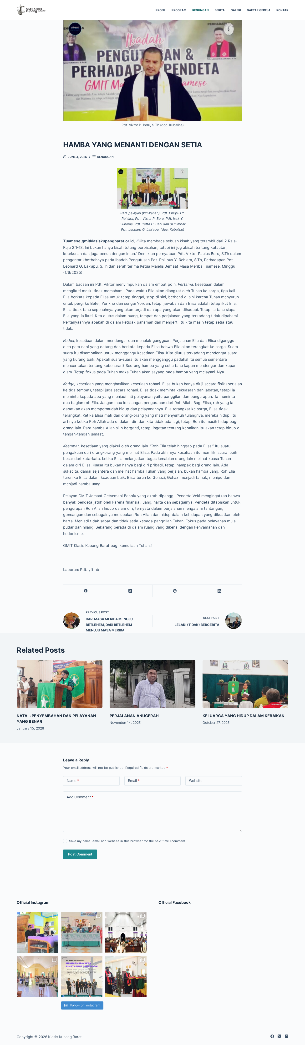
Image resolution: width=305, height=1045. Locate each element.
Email (134, 780)
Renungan (200, 10)
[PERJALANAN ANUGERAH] (152, 684)
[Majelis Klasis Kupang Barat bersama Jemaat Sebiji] (126, 976)
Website (196, 780)
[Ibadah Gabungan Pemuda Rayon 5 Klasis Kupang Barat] (126, 932)
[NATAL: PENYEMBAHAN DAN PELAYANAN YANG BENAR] (59, 684)
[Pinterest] (175, 591)
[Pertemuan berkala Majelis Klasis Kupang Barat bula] (81, 932)
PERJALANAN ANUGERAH (134, 715)
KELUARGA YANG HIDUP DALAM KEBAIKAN (244, 715)
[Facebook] (85, 591)
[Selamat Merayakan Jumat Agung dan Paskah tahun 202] (81, 976)
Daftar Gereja (258, 10)
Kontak (282, 10)
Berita (220, 10)
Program (179, 10)
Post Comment (80, 854)
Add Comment (80, 797)
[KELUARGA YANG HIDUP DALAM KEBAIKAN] (245, 684)
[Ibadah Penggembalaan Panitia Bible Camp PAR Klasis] (37, 932)
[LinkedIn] (219, 591)
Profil (161, 10)
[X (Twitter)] (130, 591)
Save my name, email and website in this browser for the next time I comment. (127, 841)
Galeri (236, 10)
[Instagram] (286, 1036)
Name (73, 780)
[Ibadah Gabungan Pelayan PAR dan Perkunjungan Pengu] (37, 976)
